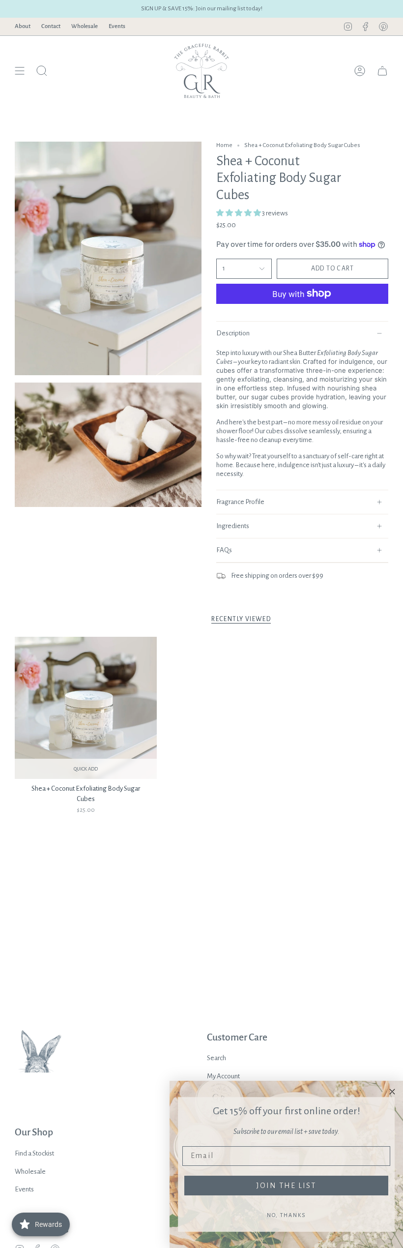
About (22, 26)
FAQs (224, 550)
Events (117, 26)
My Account (223, 1076)
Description (233, 333)
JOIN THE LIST (286, 1185)
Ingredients (232, 526)
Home (224, 145)
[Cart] (382, 70)
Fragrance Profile (240, 501)
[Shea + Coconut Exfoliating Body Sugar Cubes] (86, 708)
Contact (50, 26)
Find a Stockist (34, 1153)
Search (216, 1058)
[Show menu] (19, 70)
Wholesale (84, 26)
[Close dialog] (392, 1092)
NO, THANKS (286, 1215)
